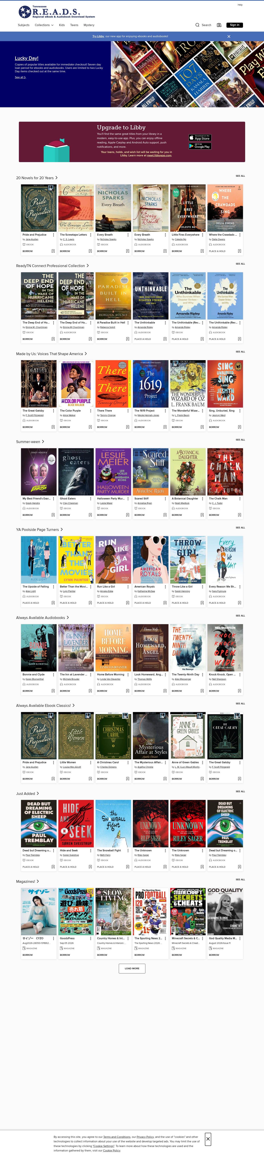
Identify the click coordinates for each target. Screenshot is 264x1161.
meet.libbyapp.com (159, 155)
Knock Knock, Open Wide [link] (223, 674)
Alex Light (31, 591)
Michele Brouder (71, 679)
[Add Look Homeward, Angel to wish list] (165, 691)
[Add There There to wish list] (127, 427)
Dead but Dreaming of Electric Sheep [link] (37, 850)
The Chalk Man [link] (218, 498)
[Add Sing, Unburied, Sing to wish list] (239, 427)
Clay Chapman (70, 503)
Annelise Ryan (145, 503)
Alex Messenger (183, 679)
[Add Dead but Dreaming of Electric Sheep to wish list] (53, 867)
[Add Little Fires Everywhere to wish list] (202, 251)
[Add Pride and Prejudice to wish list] (53, 251)
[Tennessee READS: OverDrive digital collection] (57, 12)
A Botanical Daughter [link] (185, 498)
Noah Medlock (182, 503)
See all (19, 77)
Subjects (23, 25)
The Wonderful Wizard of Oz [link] (186, 410)
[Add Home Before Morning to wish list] (127, 691)
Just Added (26, 793)
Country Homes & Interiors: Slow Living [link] (111, 938)
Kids (62, 25)
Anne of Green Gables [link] (185, 762)
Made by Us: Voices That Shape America (50, 354)
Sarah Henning (182, 591)
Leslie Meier (106, 503)
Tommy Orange (107, 415)
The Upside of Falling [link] (36, 586)
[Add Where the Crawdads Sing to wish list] (239, 251)
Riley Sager (143, 855)
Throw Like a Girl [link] (182, 586)
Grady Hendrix (33, 503)
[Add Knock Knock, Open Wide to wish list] (239, 691)
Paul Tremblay (33, 855)
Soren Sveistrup (71, 855)
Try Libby (98, 36)
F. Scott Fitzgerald (34, 415)
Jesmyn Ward (218, 415)
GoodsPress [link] (67, 938)
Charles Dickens (108, 767)
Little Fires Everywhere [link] (185, 235)
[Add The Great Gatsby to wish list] (53, 427)
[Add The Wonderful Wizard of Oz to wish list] (202, 427)
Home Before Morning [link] (110, 674)
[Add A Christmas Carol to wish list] (127, 779)
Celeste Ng (180, 239)
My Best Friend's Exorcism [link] (37, 498)
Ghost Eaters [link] (68, 498)
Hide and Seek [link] (69, 850)
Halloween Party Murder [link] (111, 498)
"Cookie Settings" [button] (103, 1146)
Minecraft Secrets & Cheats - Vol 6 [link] (186, 938)
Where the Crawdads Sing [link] (223, 235)
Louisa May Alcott (72, 767)
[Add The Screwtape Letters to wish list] (90, 251)
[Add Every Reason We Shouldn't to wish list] (239, 603)
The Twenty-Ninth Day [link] (185, 674)
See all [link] (240, 176)
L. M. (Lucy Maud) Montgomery (188, 767)
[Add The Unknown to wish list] (165, 867)
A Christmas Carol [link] (108, 762)
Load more (132, 968)
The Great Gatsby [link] (33, 410)
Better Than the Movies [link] (74, 586)
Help (240, 5)
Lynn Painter (69, 591)
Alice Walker (69, 415)
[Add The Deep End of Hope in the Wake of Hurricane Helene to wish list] (53, 339)
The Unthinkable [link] (145, 322)
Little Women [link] (68, 762)
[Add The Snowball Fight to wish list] (127, 867)
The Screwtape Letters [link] (73, 235)
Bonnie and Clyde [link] (34, 674)
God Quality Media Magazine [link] (223, 938)
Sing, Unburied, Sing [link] (222, 410)
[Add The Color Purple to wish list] (90, 427)
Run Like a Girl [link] (106, 586)
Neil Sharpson (219, 679)
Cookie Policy (111, 1150)
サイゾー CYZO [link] (33, 938)
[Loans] (219, 25)
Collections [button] (43, 25)
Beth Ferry (105, 855)
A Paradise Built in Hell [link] (111, 322)
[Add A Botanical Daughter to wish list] (202, 515)
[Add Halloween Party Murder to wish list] (127, 515)
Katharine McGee (146, 591)
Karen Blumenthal (35, 679)
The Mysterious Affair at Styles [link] (149, 762)
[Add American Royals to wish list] (165, 603)
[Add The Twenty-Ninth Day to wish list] (202, 691)
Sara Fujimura (219, 591)
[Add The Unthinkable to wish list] (165, 339)
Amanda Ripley (145, 327)
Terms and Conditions (116, 1137)
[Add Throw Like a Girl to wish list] (202, 603)
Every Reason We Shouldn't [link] (223, 586)
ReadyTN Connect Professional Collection (51, 266)
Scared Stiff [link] (142, 498)
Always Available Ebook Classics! (44, 705)
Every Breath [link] (105, 235)
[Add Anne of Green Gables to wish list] (202, 779)
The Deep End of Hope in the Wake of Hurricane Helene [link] (37, 322)
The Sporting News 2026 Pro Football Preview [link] (149, 938)
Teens (74, 25)
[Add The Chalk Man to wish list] (239, 515)
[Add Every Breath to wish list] (127, 251)
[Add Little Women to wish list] (90, 779)
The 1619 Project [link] (144, 410)
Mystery (89, 25)
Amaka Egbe (106, 591)
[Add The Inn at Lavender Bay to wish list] (90, 691)
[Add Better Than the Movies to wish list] (90, 603)
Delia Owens (218, 239)
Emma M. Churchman (36, 327)
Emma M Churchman (73, 327)
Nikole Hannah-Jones (148, 415)
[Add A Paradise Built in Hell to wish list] (127, 339)
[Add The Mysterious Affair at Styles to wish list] (165, 779)
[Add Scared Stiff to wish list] (165, 515)
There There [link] (104, 410)
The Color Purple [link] (70, 410)
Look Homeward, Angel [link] (149, 674)
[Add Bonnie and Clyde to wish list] (53, 691)
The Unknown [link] (143, 850)
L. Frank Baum (182, 415)
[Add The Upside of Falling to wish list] (53, 603)
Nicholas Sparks (108, 239)
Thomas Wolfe (145, 679)
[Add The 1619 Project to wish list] (165, 427)
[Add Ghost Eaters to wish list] (90, 515)
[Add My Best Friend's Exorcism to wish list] (53, 515)
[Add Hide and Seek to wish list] (90, 867)
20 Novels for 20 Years (35, 178)
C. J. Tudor (217, 503)
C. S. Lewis (68, 239)
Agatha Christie (145, 767)
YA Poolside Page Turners (38, 529)
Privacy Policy (145, 1137)
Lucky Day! (26, 58)
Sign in (234, 25)
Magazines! (26, 881)
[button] (203, 25)
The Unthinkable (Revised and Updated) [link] (186, 322)
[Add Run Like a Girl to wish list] (127, 603)
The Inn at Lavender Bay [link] (74, 674)
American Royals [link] (145, 586)
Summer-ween (28, 442)
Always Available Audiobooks (41, 618)
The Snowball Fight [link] (109, 850)
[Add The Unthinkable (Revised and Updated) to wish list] (202, 339)
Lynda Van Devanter (110, 679)
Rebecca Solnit (107, 327)
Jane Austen (32, 239)
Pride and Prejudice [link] (34, 235)
